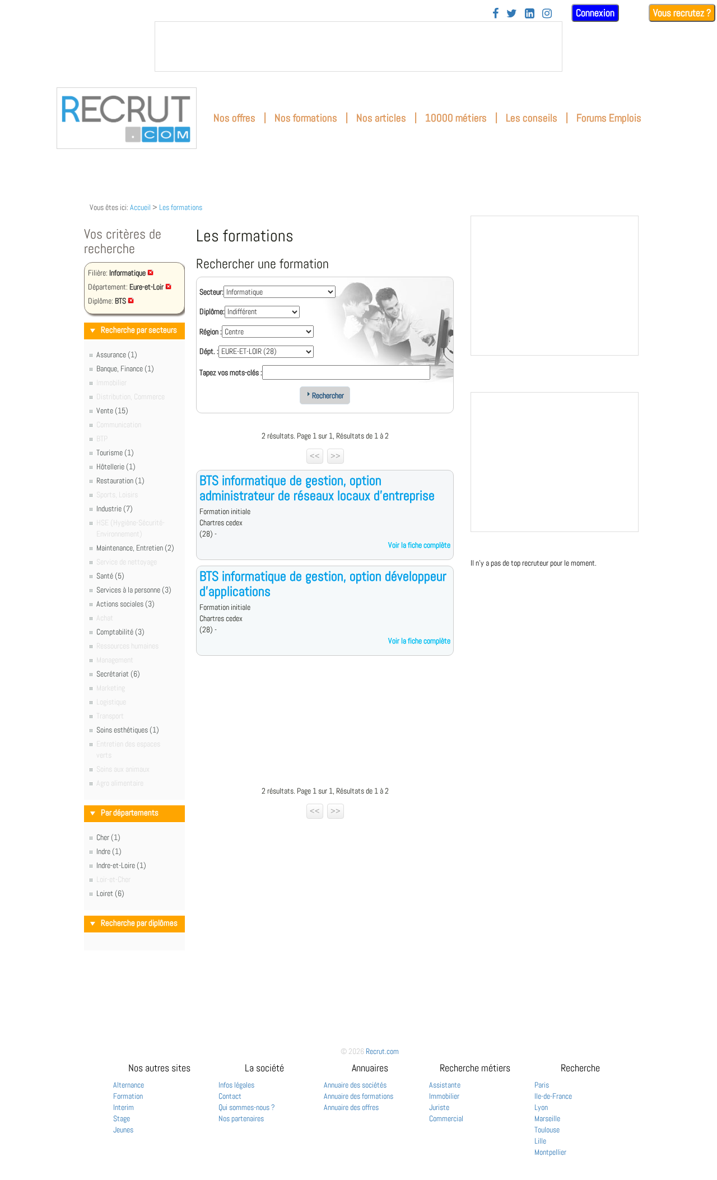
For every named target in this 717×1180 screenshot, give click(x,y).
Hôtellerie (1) (116, 466)
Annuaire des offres (351, 1107)
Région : (210, 332)
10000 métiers (456, 118)
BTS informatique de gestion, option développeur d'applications (322, 583)
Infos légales (236, 1085)
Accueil (140, 207)
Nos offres (234, 118)
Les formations (180, 207)
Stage (121, 1118)
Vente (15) (112, 410)
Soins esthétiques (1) (127, 730)
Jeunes (123, 1130)
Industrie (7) (114, 508)
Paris (541, 1085)
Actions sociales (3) (125, 604)
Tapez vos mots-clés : (230, 372)
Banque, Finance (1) (125, 368)
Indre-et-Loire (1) (121, 865)
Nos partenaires (241, 1118)
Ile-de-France (553, 1096)
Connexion (595, 12)
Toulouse (547, 1130)
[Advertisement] (325, 723)
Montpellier (550, 1152)
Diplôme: (212, 311)
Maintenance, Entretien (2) (135, 548)
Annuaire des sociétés (355, 1085)
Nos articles (381, 118)
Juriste (439, 1107)
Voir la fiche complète (419, 545)
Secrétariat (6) (118, 674)
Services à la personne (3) (133, 590)
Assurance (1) (116, 354)
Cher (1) (108, 837)
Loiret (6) (110, 893)
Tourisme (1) (115, 452)
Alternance (128, 1085)
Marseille (547, 1118)
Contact (229, 1096)
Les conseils (531, 118)
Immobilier (444, 1096)
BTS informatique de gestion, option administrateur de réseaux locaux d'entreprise (317, 487)
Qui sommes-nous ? (246, 1107)
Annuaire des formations (358, 1096)
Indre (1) (109, 851)
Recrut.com (382, 1051)
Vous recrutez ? (682, 12)
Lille (540, 1141)
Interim (123, 1107)
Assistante (444, 1085)
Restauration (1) (120, 480)
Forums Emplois (608, 118)
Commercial (446, 1118)
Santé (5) (110, 576)
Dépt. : (208, 351)
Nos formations (305, 118)
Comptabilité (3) (120, 632)
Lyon (541, 1107)
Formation (128, 1096)
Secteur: (211, 292)
